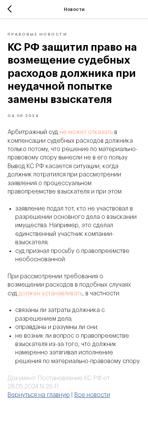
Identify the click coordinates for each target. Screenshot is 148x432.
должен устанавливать (50, 293)
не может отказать (86, 132)
